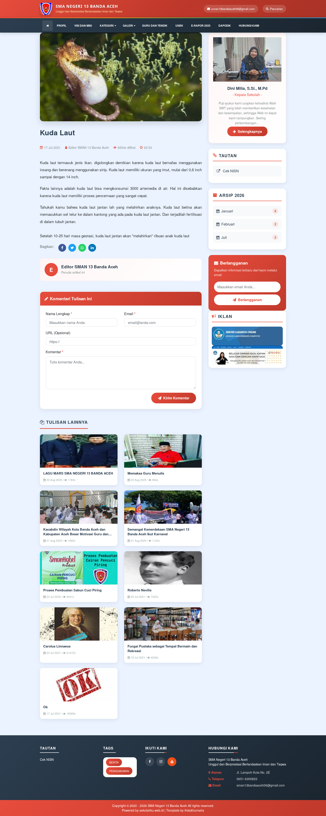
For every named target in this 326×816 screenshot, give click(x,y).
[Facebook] (150, 761)
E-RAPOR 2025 (200, 25)
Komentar (54, 351)
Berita (114, 762)
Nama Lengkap (59, 313)
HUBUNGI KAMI (249, 25)
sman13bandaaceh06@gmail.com (233, 9)
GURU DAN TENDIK (154, 25)
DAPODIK (224, 25)
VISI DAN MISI (83, 25)
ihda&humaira (194, 810)
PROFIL (61, 25)
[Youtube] (173, 761)
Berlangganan (250, 299)
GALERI (128, 25)
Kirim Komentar (176, 397)
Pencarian (276, 9)
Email (130, 313)
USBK (179, 25)
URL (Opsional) (58, 332)
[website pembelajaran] (247, 354)
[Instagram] (161, 761)
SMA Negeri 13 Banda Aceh (167, 805)
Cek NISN (231, 170)
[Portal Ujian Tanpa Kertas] (247, 335)
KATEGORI (107, 25)
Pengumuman (119, 771)
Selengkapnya (250, 131)
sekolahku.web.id (151, 810)
